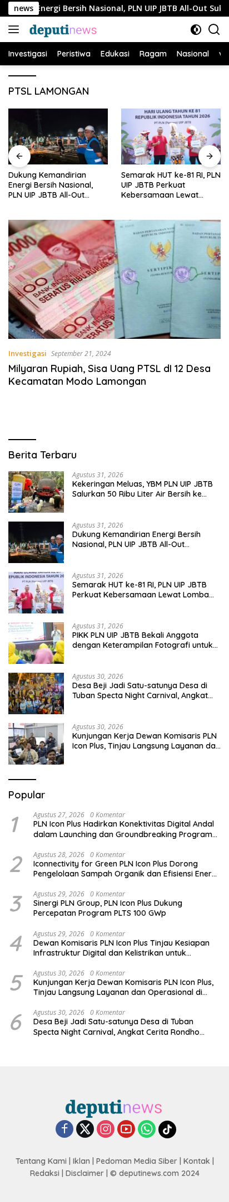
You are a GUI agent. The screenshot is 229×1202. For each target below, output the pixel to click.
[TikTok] (167, 1129)
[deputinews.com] (62, 29)
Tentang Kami (41, 1161)
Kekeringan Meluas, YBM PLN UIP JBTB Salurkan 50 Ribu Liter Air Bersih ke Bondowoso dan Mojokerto (142, 489)
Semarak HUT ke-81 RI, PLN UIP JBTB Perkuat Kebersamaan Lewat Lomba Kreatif (171, 185)
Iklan (81, 1161)
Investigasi (27, 353)
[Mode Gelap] (196, 29)
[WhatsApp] (147, 1129)
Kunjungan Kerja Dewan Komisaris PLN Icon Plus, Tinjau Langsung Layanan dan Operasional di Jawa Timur (146, 741)
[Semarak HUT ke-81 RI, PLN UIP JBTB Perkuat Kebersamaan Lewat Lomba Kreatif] (171, 136)
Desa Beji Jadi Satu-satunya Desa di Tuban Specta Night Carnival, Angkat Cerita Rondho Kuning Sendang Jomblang (140, 690)
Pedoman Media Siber (136, 1161)
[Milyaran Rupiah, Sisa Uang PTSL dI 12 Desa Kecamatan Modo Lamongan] (114, 279)
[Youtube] (126, 1129)
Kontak (196, 1161)
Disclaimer (85, 1173)
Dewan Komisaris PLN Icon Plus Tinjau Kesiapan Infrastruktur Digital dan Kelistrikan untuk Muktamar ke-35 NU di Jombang (121, 948)
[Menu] (15, 29)
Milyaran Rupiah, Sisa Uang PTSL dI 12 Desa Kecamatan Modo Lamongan (109, 375)
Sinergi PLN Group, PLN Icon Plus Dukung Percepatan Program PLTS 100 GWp (107, 908)
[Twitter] (85, 1129)
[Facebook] (64, 1129)
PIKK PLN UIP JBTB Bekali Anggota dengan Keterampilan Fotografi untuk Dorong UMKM (142, 640)
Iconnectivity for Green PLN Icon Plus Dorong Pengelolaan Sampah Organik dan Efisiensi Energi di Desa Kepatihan (125, 869)
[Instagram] (105, 1129)
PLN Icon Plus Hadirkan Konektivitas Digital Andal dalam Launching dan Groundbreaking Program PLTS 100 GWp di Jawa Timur (123, 829)
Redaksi (44, 1173)
